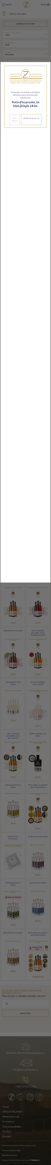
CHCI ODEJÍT (15, 119)
